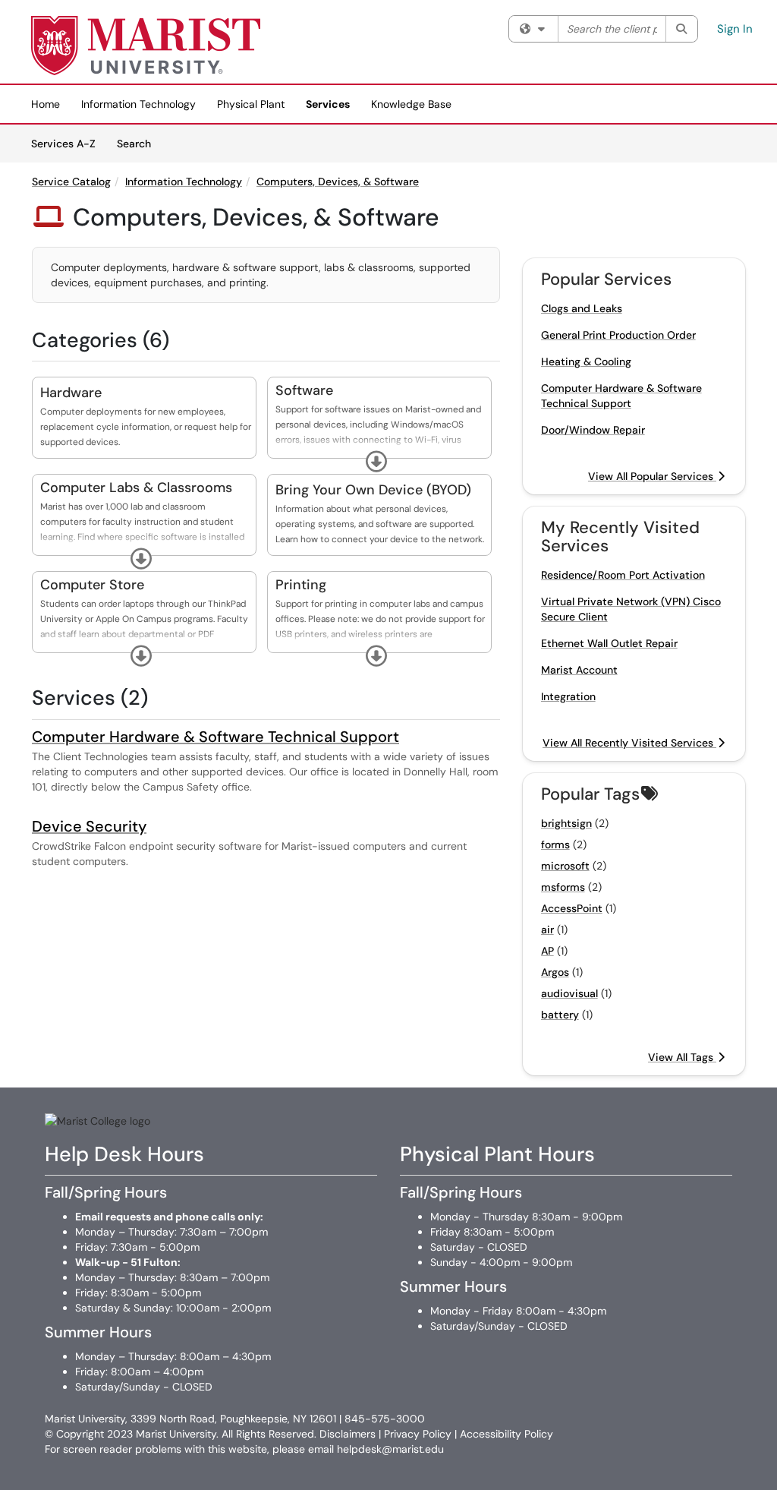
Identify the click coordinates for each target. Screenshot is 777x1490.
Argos (555, 972)
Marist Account (579, 670)
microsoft (565, 866)
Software (304, 390)
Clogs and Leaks (581, 308)
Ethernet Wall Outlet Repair (609, 643)
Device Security (89, 826)
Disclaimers (347, 1434)
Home (45, 104)
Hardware (71, 393)
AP (547, 951)
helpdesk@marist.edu (390, 1449)
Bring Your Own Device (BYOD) (373, 490)
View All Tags (682, 1057)
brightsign (566, 823)
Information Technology (138, 104)
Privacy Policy (417, 1434)
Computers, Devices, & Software (337, 181)
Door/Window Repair (593, 430)
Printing (300, 585)
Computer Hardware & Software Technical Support (215, 737)
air (547, 929)
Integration (568, 696)
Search (139, 143)
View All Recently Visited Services (629, 743)
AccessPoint (571, 908)
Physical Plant (251, 104)
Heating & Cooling (586, 361)
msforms (563, 887)
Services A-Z (63, 143)
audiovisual (569, 993)
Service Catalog (71, 181)
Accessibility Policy (506, 1434)
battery (560, 1014)
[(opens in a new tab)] (146, 45)
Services (328, 104)
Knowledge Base (411, 104)
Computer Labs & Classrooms (136, 487)
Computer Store (92, 585)
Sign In (735, 28)
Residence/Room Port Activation (623, 575)
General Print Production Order (618, 335)
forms (555, 844)
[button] (376, 461)
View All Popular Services (652, 476)
